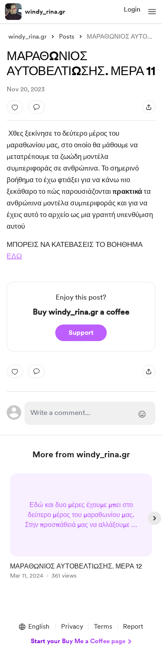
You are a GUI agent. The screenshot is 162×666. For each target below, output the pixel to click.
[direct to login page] (90, 413)
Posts (66, 36)
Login (132, 9)
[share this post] (148, 107)
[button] (152, 12)
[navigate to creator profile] (13, 11)
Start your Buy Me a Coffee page (78, 641)
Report (133, 626)
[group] (81, 530)
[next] (154, 518)
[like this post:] (15, 107)
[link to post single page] (81, 527)
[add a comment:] (36, 107)
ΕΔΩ (14, 256)
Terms (103, 626)
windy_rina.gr (45, 11)
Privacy (72, 626)
